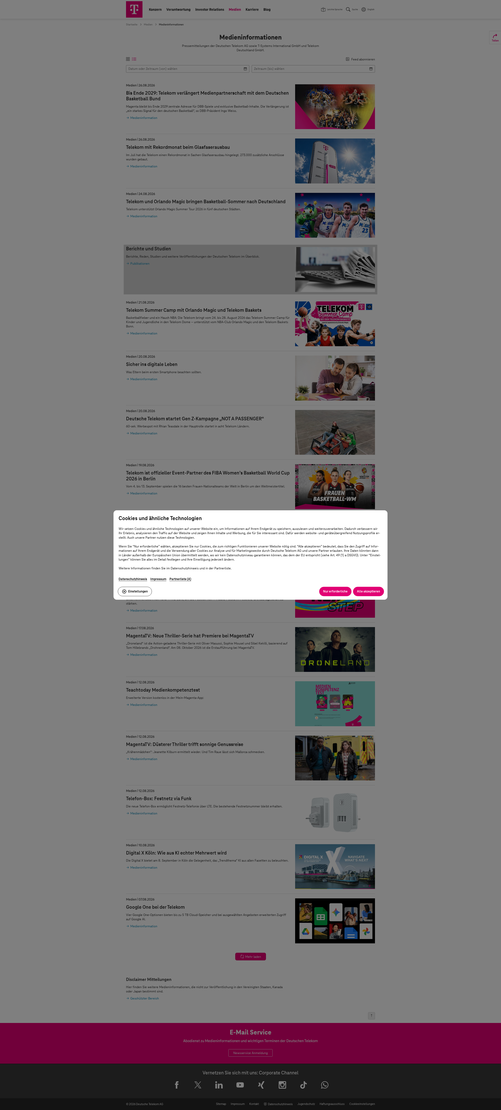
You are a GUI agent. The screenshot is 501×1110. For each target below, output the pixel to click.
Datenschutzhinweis (133, 579)
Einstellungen (138, 591)
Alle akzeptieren (368, 591)
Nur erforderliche (335, 591)
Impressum (158, 579)
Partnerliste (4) (180, 579)
